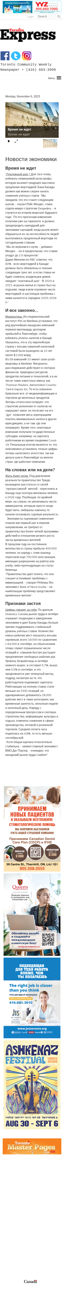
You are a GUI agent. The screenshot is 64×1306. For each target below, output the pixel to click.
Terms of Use (10, 1285)
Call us (7, 1252)
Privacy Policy (24, 1285)
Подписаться (11, 1223)
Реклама (8, 1218)
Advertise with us (14, 1256)
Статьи (7, 1231)
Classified (9, 1264)
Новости (8, 1227)
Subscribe (9, 1260)
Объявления (11, 1235)
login (30, 16)
